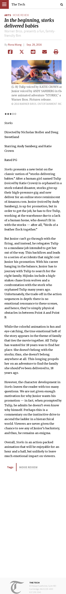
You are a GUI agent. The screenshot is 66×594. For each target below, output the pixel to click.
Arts (7, 15)
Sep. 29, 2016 (34, 44)
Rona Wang (15, 44)
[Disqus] (33, 524)
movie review (21, 15)
